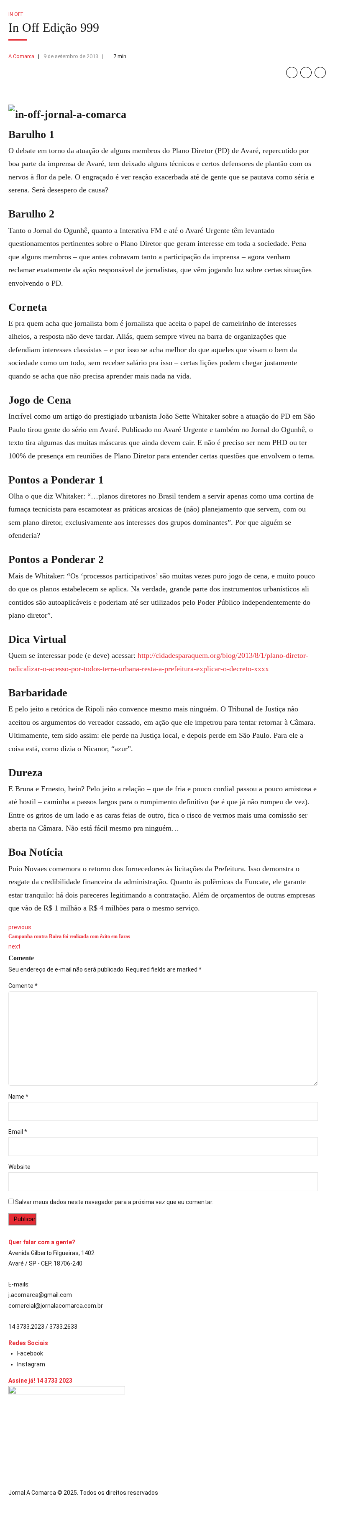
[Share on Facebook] (291, 72)
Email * (17, 1131)
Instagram (31, 1364)
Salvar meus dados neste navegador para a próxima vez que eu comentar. (114, 1202)
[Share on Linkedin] (320, 72)
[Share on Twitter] (306, 72)
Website (19, 1167)
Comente (23, 985)
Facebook (30, 1353)
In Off (15, 14)
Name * (18, 1096)
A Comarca (21, 56)
